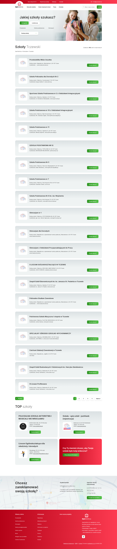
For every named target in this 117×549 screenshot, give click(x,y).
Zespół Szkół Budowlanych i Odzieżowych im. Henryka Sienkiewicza (56, 367)
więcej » (98, 398)
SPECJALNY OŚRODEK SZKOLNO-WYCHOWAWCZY (50, 333)
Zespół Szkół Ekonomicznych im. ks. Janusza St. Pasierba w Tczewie (56, 281)
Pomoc (39, 533)
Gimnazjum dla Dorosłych (39, 231)
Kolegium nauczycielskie (21, 536)
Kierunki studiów (31, 7)
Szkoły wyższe (18, 530)
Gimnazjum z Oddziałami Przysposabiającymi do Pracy (51, 248)
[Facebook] (83, 536)
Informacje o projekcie (42, 527)
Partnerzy (39, 536)
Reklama (39, 524)
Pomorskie (25, 51)
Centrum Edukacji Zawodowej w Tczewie (45, 350)
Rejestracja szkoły (44, 1)
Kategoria (24, 23)
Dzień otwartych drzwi (44, 7)
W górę (20, 398)
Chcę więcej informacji (70, 455)
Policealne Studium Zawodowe (41, 298)
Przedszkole (23, 28)
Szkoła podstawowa (39, 28)
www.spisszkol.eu (81, 426)
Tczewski (31, 51)
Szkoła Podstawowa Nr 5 (39, 162)
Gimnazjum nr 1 (35, 213)
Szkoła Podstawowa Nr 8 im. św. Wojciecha (46, 196)
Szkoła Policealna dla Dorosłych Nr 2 (43, 77)
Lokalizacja (35, 23)
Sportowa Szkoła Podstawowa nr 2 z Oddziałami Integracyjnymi (54, 93)
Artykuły (61, 7)
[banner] (19, 4)
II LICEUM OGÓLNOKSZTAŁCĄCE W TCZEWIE (47, 265)
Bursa (16, 533)
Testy (54, 7)
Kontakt (61, 1)
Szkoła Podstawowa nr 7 (39, 179)
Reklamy (54, 1)
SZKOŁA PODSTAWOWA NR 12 (41, 145)
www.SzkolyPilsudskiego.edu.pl (40, 453)
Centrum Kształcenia (20, 539)
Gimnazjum (51, 28)
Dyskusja (39, 530)
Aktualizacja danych (42, 521)
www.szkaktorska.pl (38, 426)
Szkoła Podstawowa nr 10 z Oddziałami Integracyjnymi (51, 110)
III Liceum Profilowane (38, 384)
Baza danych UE (32, 1)
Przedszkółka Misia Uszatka (40, 60)
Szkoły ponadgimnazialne (21, 527)
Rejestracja (40, 518)
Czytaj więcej (92, 65)
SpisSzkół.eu (18, 51)
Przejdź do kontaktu (94, 497)
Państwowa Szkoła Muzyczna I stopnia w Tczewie (49, 317)
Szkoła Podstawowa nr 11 (39, 127)
